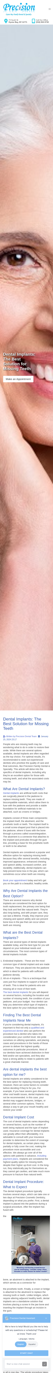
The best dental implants (15, 992)
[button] (49, 9)
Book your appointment (15, 880)
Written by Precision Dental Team (21, 736)
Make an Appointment (18, 379)
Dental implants (11, 793)
